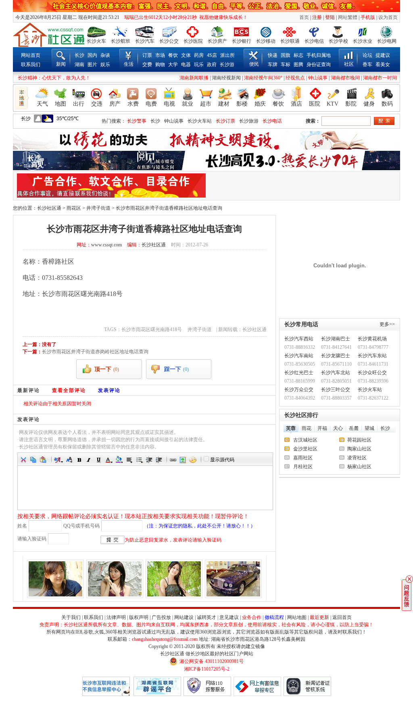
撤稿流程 (274, 617)
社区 (349, 64)
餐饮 (173, 55)
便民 (254, 64)
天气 (42, 104)
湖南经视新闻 (226, 78)
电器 (186, 64)
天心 (338, 428)
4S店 (212, 55)
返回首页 (342, 617)
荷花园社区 (359, 440)
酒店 (296, 104)
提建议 (382, 55)
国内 (92, 55)
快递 (272, 55)
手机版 (368, 17)
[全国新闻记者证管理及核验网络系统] (307, 694)
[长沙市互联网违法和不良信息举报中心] (106, 694)
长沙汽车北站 (335, 372)
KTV (332, 104)
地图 (60, 104)
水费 (133, 104)
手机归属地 (319, 55)
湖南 (79, 64)
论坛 (367, 55)
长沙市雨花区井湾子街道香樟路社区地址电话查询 (169, 208)
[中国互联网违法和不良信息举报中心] (257, 694)
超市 (205, 104)
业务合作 (251, 617)
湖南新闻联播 (194, 78)
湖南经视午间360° (263, 78)
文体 (186, 55)
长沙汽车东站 (372, 355)
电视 (169, 104)
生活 (128, 64)
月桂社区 (303, 466)
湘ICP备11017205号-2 (206, 669)
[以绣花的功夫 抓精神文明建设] (206, 148)
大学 (173, 64)
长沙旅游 (249, 121)
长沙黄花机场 (372, 339)
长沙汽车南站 (298, 355)
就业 (187, 104)
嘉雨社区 (303, 458)
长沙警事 (136, 121)
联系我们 (30, 64)
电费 (151, 104)
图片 (92, 64)
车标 (285, 64)
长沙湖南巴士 (335, 339)
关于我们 (71, 617)
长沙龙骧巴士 (335, 355)
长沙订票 (225, 121)
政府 (212, 64)
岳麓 (354, 428)
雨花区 (74, 208)
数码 (387, 104)
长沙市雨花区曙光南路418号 (152, 329)
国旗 (285, 55)
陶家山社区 (359, 449)
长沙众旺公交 (372, 372)
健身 (369, 104)
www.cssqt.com (106, 245)
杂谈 (105, 55)
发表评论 (109, 390)
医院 (314, 104)
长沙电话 (272, 121)
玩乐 (199, 64)
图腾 (298, 64)
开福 (322, 428)
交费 (147, 64)
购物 (160, 64)
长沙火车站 (200, 121)
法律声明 (116, 617)
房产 (115, 104)
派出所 (227, 55)
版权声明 (138, 617)
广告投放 (161, 617)
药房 (199, 55)
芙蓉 (291, 428)
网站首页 (30, 55)
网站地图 (297, 617)
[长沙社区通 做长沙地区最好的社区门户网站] (48, 35)
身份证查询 (319, 64)
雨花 (306, 428)
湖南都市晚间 (345, 78)
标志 (298, 55)
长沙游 (227, 64)
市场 (160, 55)
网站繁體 (347, 17)
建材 (223, 104)
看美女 (382, 64)
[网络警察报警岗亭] (207, 694)
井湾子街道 (98, 208)
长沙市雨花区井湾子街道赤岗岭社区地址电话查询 (95, 351)
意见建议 (229, 617)
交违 (96, 104)
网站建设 (184, 617)
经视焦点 (295, 78)
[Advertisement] (302, 185)
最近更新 (319, 617)
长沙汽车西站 (298, 339)
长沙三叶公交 (335, 389)
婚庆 (260, 104)
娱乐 (105, 64)
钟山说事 (317, 78)
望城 (369, 428)
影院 (351, 104)
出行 (78, 104)
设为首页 (388, 17)
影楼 (242, 104)
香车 (367, 64)
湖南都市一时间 (380, 78)
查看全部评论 (69, 390)
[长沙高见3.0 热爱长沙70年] (206, 168)
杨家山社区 (359, 466)
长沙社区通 (49, 208)
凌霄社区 (357, 458)
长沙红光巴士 (298, 372)
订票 (147, 55)
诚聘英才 (206, 617)
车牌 (272, 64)
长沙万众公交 (298, 389)
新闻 (61, 64)
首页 (304, 17)
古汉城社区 (305, 440)
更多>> (387, 324)
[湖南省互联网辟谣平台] (157, 694)
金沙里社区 (305, 449)
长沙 (79, 55)
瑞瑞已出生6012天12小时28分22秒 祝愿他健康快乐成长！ (184, 17)
